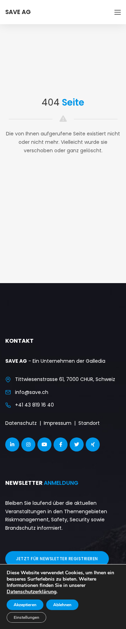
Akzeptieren (25, 605)
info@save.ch (31, 392)
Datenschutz (21, 423)
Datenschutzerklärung (31, 591)
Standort (89, 423)
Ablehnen (62, 605)
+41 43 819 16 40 (34, 404)
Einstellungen (26, 617)
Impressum (57, 423)
